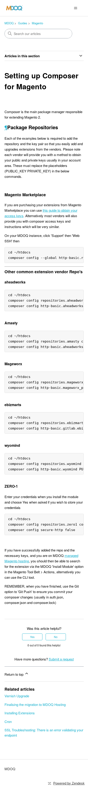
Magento (37, 23)
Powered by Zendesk (69, 783)
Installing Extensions (20, 712)
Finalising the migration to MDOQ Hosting (35, 704)
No (56, 637)
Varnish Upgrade (17, 695)
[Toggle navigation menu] (76, 8)
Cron (8, 721)
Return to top (14, 674)
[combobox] (38, 33)
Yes (32, 637)
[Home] (14, 8)
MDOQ (9, 23)
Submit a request (61, 659)
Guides (22, 23)
